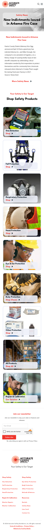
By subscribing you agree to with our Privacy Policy (22, 441)
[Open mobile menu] (42, 4)
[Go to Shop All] (38, 4)
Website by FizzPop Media (22, 528)
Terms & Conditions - (17, 526)
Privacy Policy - (29, 526)
